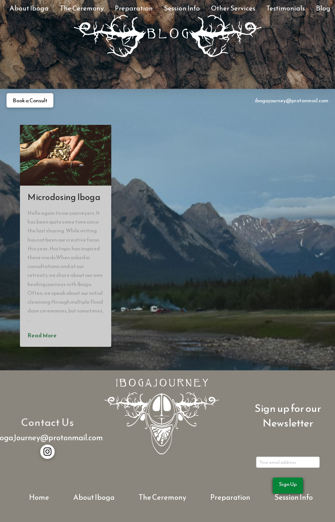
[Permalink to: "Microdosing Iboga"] (65, 155)
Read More (42, 336)
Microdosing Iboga (63, 197)
